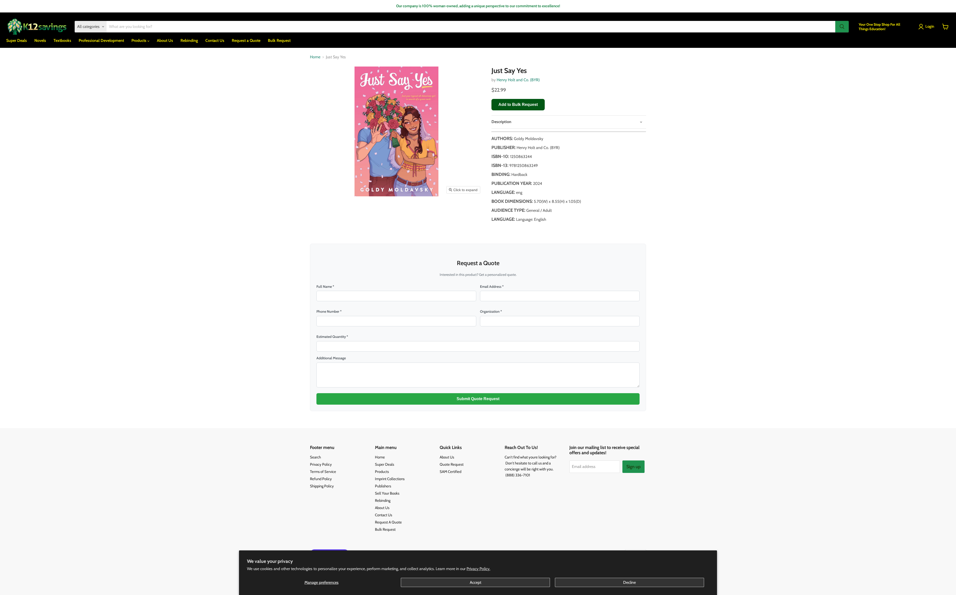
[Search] (842, 26)
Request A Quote (388, 522)
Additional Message (331, 358)
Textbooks (62, 40)
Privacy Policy (321, 464)
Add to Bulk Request (518, 104)
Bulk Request (279, 40)
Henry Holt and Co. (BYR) (518, 79)
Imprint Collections (390, 479)
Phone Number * (329, 311)
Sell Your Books (387, 493)
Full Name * (325, 286)
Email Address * (492, 286)
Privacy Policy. (478, 568)
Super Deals (16, 40)
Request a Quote (246, 40)
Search (315, 457)
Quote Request (452, 464)
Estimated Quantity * (332, 336)
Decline (629, 582)
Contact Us (214, 40)
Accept (475, 582)
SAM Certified (450, 471)
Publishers (383, 486)
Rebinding (189, 40)
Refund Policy (321, 479)
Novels (40, 40)
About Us (165, 40)
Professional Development (101, 40)
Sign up (633, 466)
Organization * (491, 311)
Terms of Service (323, 471)
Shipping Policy (322, 486)
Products (139, 40)
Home (315, 57)
